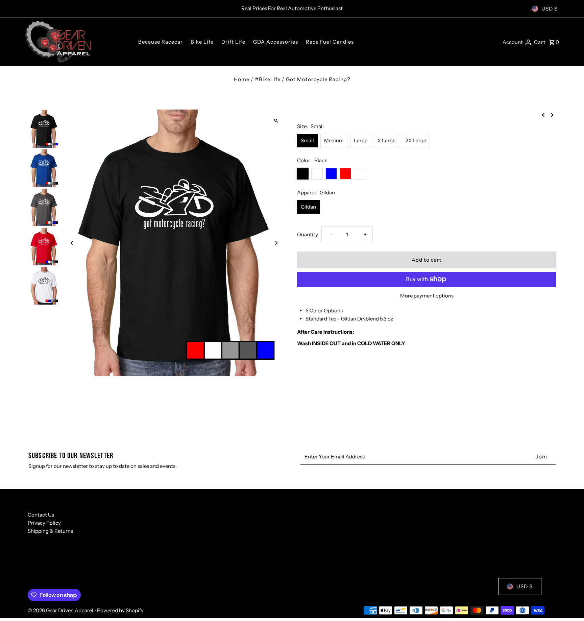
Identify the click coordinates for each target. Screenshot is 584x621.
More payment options (427, 295)
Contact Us (41, 514)
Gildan (308, 207)
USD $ (549, 8)
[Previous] (72, 242)
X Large (386, 140)
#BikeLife (268, 79)
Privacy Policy (44, 523)
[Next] (276, 242)
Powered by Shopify (120, 610)
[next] (552, 114)
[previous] (543, 114)
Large (360, 140)
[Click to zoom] (276, 120)
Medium (334, 140)
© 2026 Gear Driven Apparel (61, 610)
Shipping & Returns (50, 531)
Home (241, 79)
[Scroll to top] (569, 603)
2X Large (416, 140)
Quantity (307, 234)
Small (307, 140)
